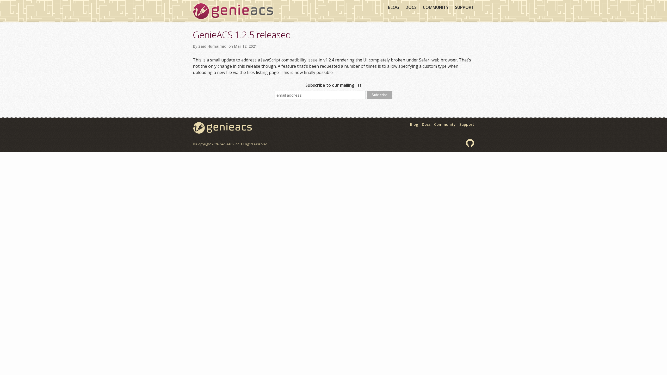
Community (436, 7)
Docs (411, 7)
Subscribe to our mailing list (333, 85)
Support (464, 7)
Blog (393, 7)
